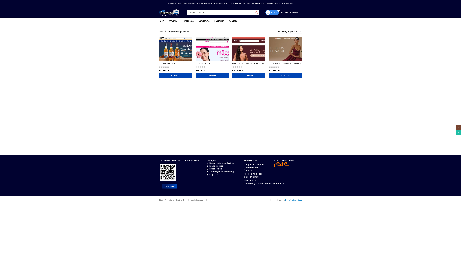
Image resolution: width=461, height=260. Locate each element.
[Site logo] (169, 12)
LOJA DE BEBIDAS (167, 63)
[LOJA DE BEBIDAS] (175, 49)
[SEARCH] (256, 12)
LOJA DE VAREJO (203, 63)
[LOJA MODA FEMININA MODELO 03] (285, 49)
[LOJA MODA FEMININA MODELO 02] (248, 49)
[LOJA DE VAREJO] (212, 49)
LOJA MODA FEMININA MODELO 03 (285, 63)
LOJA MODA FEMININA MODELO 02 (248, 63)
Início (161, 31)
